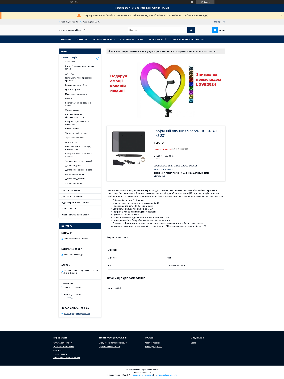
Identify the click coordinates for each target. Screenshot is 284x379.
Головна (66, 39)
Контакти (82, 39)
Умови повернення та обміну (188, 39)
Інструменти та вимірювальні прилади (78, 79)
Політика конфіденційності (165, 375)
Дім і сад (69, 73)
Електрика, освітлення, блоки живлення (78, 155)
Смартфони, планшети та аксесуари (77, 123)
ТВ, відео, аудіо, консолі (76, 133)
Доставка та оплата (131, 39)
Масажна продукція (74, 174)
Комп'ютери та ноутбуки (142, 51)
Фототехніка (71, 142)
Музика (68, 98)
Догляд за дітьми (73, 165)
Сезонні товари (72, 110)
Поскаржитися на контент (142, 375)
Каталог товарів (102, 39)
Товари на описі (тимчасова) (78, 161)
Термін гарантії (157, 39)
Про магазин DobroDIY (109, 346)
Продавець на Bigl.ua (142, 372)
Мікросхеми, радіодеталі (76, 94)
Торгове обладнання (74, 138)
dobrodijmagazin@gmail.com (77, 313)
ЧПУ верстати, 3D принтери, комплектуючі (78, 148)
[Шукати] (191, 30)
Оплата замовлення (71, 190)
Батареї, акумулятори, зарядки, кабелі (80, 67)
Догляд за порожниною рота (78, 170)
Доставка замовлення (72, 196)
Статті (193, 343)
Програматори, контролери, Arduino (78, 104)
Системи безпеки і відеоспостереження (74, 115)
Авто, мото (70, 62)
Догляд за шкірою (73, 183)
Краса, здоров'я (72, 89)
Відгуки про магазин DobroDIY (76, 202)
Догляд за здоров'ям (75, 179)
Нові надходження (153, 346)
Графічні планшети (165, 51)
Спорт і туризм (72, 129)
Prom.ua (156, 370)
